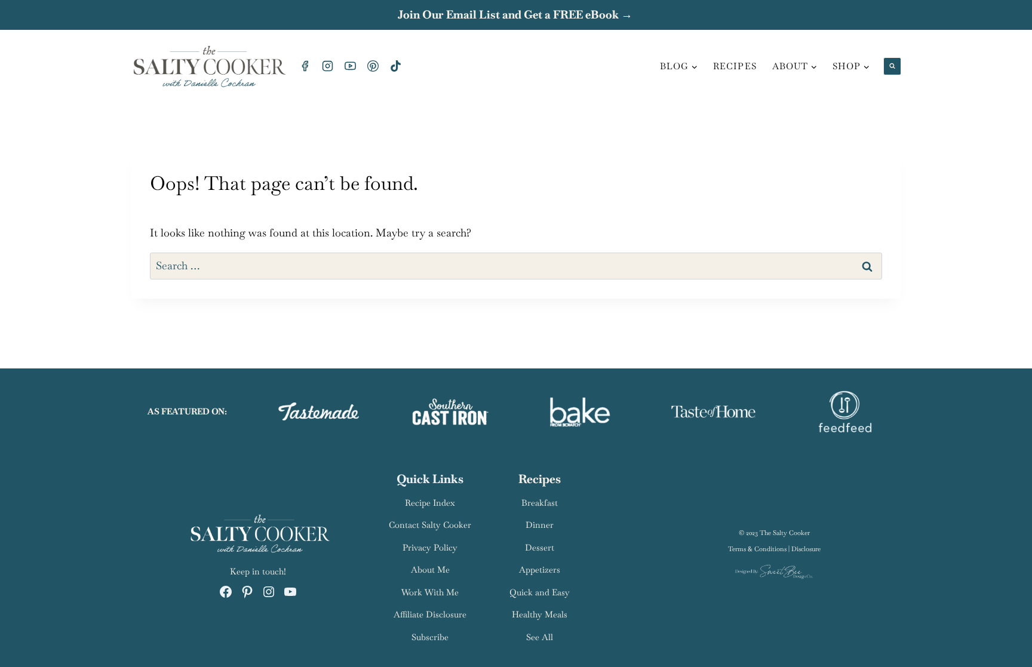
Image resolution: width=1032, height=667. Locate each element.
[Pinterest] (372, 66)
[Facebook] (304, 66)
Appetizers (539, 569)
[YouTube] (350, 66)
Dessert (539, 547)
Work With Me (430, 592)
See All (539, 637)
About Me (430, 569)
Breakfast (539, 502)
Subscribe (430, 637)
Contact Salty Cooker (430, 525)
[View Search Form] (892, 66)
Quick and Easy (539, 592)
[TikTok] (395, 66)
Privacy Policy (430, 547)
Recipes (734, 66)
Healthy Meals (539, 614)
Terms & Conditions (757, 549)
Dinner (540, 525)
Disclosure (806, 549)
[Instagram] (327, 66)
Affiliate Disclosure (430, 614)
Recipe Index (430, 502)
